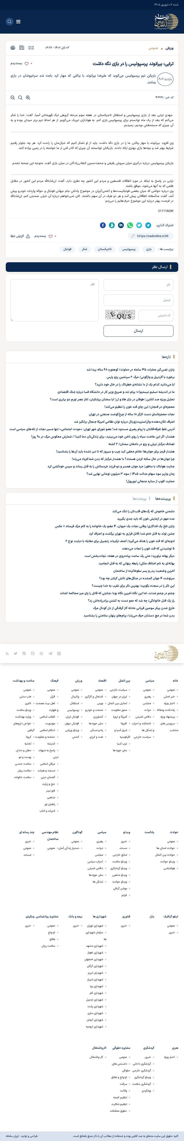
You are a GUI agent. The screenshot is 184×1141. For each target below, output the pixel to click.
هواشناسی (169, 868)
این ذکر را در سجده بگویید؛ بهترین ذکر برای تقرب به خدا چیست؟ (133, 586)
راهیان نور (49, 804)
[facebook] (103, 225)
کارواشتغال (99, 1048)
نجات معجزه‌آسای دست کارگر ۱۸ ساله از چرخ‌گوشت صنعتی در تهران (132, 414)
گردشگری (148, 1048)
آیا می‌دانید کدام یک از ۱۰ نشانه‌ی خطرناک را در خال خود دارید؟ (135, 384)
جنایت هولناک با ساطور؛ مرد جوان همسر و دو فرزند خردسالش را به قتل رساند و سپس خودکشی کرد (111, 466)
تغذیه (27, 744)
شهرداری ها (99, 917)
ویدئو (126, 832)
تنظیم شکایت (119, 1104)
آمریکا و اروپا (120, 717)
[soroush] (112, 225)
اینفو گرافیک (171, 917)
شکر (84, 249)
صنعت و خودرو (94, 710)
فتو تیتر (50, 791)
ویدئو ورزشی (72, 730)
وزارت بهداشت (23, 717)
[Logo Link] (166, 22)
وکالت (123, 1091)
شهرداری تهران (95, 926)
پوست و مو (25, 757)
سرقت (123, 1084)
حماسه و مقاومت (45, 737)
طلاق (52, 939)
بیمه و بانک (75, 917)
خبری (124, 841)
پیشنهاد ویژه (168, 717)
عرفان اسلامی (47, 764)
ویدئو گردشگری (118, 868)
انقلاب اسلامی (47, 717)
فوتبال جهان (72, 723)
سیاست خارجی (142, 737)
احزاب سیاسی (95, 862)
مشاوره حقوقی (121, 1048)
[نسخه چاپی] (13, 48)
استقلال (74, 703)
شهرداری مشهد (94, 946)
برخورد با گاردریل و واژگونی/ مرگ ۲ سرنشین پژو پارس (141, 377)
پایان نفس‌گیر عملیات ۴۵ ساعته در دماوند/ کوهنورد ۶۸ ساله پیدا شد (130, 369)
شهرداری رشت (95, 1006)
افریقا (124, 723)
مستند (123, 848)
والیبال (75, 697)
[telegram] (148, 225)
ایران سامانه (12, 1136)
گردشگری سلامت (141, 1084)
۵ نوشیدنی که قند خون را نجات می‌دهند (148, 548)
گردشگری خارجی (141, 1070)
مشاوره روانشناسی (47, 917)
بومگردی (146, 1091)
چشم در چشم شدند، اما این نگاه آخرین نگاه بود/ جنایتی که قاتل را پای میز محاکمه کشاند (117, 593)
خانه (175, 681)
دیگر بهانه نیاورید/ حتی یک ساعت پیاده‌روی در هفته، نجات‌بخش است (129, 556)
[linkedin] (121, 225)
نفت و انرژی (96, 737)
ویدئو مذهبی (119, 875)
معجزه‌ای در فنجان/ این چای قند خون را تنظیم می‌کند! (139, 407)
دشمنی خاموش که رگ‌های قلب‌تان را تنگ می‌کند (143, 511)
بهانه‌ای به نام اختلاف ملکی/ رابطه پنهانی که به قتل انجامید (137, 563)
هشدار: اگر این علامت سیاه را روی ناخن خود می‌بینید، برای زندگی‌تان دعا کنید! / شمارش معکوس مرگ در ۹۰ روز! (103, 436)
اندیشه (51, 744)
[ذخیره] (21, 48)
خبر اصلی (169, 697)
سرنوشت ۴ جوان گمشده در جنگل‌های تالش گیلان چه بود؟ (137, 578)
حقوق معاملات (118, 1111)
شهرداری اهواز (95, 953)
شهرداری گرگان (95, 966)
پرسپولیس (129, 249)
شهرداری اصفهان (93, 959)
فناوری (126, 917)
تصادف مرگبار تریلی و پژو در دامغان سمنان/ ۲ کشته (141, 444)
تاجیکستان (105, 249)
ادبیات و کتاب (47, 811)
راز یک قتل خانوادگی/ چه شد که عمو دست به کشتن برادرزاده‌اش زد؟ (131, 600)
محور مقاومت (119, 710)
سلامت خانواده (22, 777)
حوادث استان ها (165, 848)
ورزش (169, 48)
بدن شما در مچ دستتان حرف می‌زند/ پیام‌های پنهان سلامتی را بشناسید (129, 615)
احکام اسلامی (47, 730)
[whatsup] (130, 225)
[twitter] (139, 225)
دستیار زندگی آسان (68, 848)
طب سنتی (25, 697)
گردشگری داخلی (142, 1064)
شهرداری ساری (95, 1013)
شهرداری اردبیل (94, 1000)
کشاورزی (98, 717)
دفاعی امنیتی (143, 717)
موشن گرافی (120, 888)
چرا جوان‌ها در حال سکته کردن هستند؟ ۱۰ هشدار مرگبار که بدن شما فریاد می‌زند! (123, 459)
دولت (147, 710)
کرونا (28, 737)
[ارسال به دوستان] (31, 47)
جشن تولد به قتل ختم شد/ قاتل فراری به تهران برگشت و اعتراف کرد (132, 533)
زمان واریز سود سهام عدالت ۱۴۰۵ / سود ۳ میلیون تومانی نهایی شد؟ (130, 474)
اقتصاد (102, 681)
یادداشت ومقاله (166, 710)
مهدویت (50, 723)
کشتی (75, 737)
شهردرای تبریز (95, 973)
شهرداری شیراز (95, 979)
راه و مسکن (96, 730)
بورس (100, 703)
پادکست (149, 832)
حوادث (174, 832)
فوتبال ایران (72, 717)
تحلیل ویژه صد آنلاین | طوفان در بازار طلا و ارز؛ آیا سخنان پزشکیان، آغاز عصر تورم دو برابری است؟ (112, 399)
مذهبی (51, 797)
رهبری (147, 697)
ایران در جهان (119, 697)
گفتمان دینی (48, 777)
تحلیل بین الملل (117, 703)
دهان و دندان (23, 750)
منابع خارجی (120, 855)
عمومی (153, 48)
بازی (149, 249)
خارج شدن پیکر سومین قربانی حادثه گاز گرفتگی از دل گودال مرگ (134, 608)
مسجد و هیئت (46, 771)
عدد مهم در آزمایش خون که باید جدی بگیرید (146, 519)
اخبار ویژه (169, 703)
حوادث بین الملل (165, 855)
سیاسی (149, 681)
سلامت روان (24, 771)
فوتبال (67, 249)
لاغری (28, 703)
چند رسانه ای (26, 832)
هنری (175, 1048)
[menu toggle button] (18, 21)
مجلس (147, 703)
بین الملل (124, 681)
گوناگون (77, 832)
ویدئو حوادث (167, 862)
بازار (152, 917)
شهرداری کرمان (95, 1020)
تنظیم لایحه (120, 1097)
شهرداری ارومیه (94, 1027)
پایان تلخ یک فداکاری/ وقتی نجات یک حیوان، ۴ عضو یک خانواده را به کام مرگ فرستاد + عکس (115, 526)
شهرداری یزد (96, 986)
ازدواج (51, 932)
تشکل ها (98, 882)
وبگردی (30, 917)
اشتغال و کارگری (94, 697)
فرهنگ (54, 681)
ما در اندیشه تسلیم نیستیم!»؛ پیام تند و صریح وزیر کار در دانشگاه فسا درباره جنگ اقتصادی (116, 392)
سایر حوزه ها (120, 750)
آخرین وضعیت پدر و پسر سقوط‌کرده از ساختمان (144, 571)
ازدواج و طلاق (119, 1077)
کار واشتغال (96, 1057)
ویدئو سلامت (24, 710)
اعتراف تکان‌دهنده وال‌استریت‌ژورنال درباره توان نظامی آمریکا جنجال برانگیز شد (124, 422)
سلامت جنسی (23, 764)
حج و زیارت (48, 784)
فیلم (124, 895)
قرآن (52, 697)
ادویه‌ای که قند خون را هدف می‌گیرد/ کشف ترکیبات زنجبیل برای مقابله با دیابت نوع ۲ (120, 541)
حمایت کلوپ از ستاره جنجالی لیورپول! (150, 481)
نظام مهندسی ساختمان (50, 835)
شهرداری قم (96, 993)
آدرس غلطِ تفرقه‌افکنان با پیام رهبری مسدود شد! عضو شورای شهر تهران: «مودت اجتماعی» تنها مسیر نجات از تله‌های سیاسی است (92, 429)
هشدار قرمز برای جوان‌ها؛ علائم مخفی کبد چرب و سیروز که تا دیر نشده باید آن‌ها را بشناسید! (115, 451)
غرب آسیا (122, 744)
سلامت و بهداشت (23, 681)
